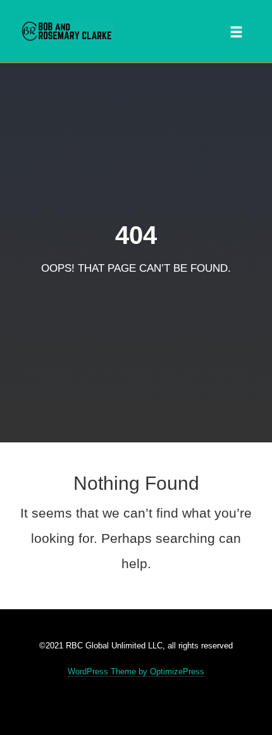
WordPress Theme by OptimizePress (136, 671)
